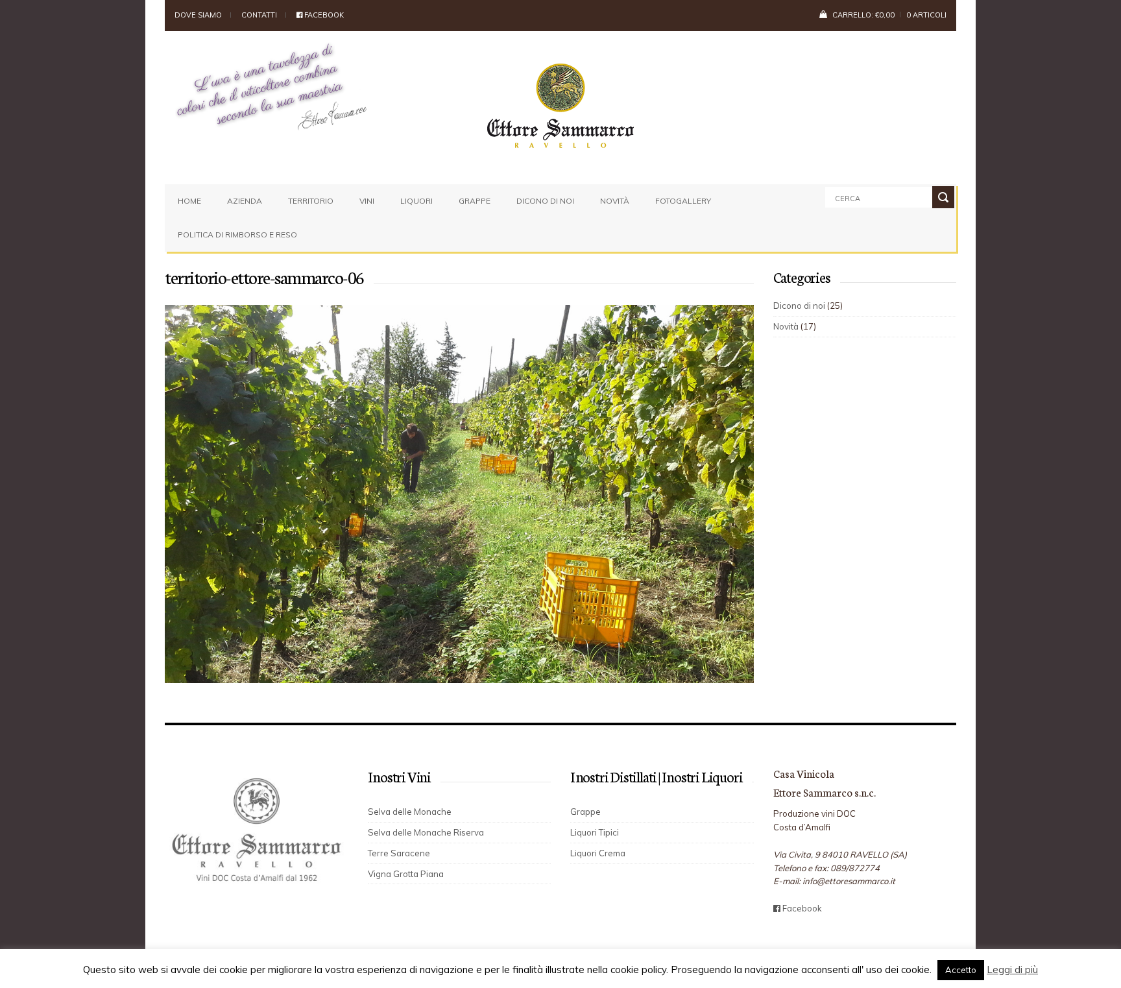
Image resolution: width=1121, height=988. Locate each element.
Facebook (323, 14)
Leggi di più (1012, 969)
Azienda (244, 201)
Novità (614, 201)
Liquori (416, 201)
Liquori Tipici (594, 832)
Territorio (310, 201)
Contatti (259, 14)
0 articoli (926, 14)
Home (189, 201)
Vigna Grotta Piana (406, 874)
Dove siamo (198, 14)
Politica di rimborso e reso (237, 234)
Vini (366, 201)
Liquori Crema (597, 853)
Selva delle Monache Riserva (426, 832)
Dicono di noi (545, 201)
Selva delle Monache (410, 811)
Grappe (474, 201)
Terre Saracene (399, 853)
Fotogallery (683, 201)
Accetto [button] (960, 970)
